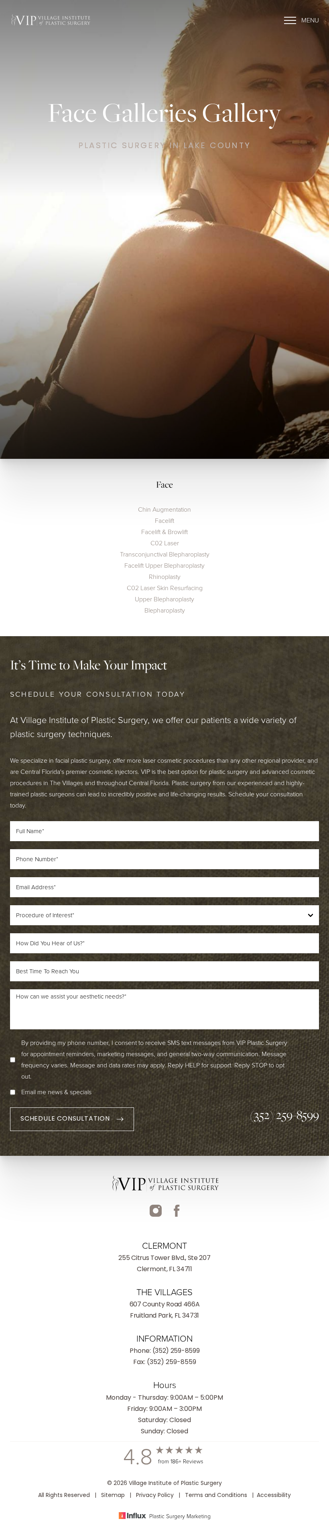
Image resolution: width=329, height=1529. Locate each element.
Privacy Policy (155, 1496)
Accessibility (274, 1496)
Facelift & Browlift (164, 531)
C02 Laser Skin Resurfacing (165, 588)
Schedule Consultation (65, 1119)
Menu (310, 20)
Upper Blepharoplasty (164, 599)
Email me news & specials (56, 1092)
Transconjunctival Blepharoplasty (164, 554)
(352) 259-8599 (284, 1115)
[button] (301, 20)
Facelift (164, 520)
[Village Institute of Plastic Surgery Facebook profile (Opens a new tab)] (156, 1216)
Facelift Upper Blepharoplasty (164, 565)
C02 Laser (164, 543)
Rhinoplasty (165, 576)
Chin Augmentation (164, 509)
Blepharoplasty (164, 610)
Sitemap (113, 1496)
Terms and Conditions (216, 1496)
